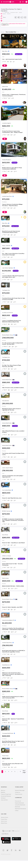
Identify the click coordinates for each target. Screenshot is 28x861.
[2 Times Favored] (3, 484)
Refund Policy (4, 823)
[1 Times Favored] (3, 395)
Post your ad (18, 801)
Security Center (4, 817)
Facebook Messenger (20, 790)
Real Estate (17, 806)
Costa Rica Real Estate (20, 804)
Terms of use (4, 821)
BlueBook (3, 792)
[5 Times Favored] (3, 71)
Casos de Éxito (4, 800)
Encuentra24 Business (6, 796)
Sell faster (3, 798)
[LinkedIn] (15, 850)
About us (3, 790)
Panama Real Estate (19, 803)
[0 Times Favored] (3, 108)
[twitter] (7, 850)
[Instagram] (3, 850)
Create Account (18, 794)
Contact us (17, 792)
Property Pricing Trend (6, 794)
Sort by (2, 32)
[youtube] (19, 850)
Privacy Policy (4, 819)
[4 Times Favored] (3, 728)
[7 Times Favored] (3, 572)
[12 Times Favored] (3, 462)
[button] (25, 41)
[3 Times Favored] (3, 36)
